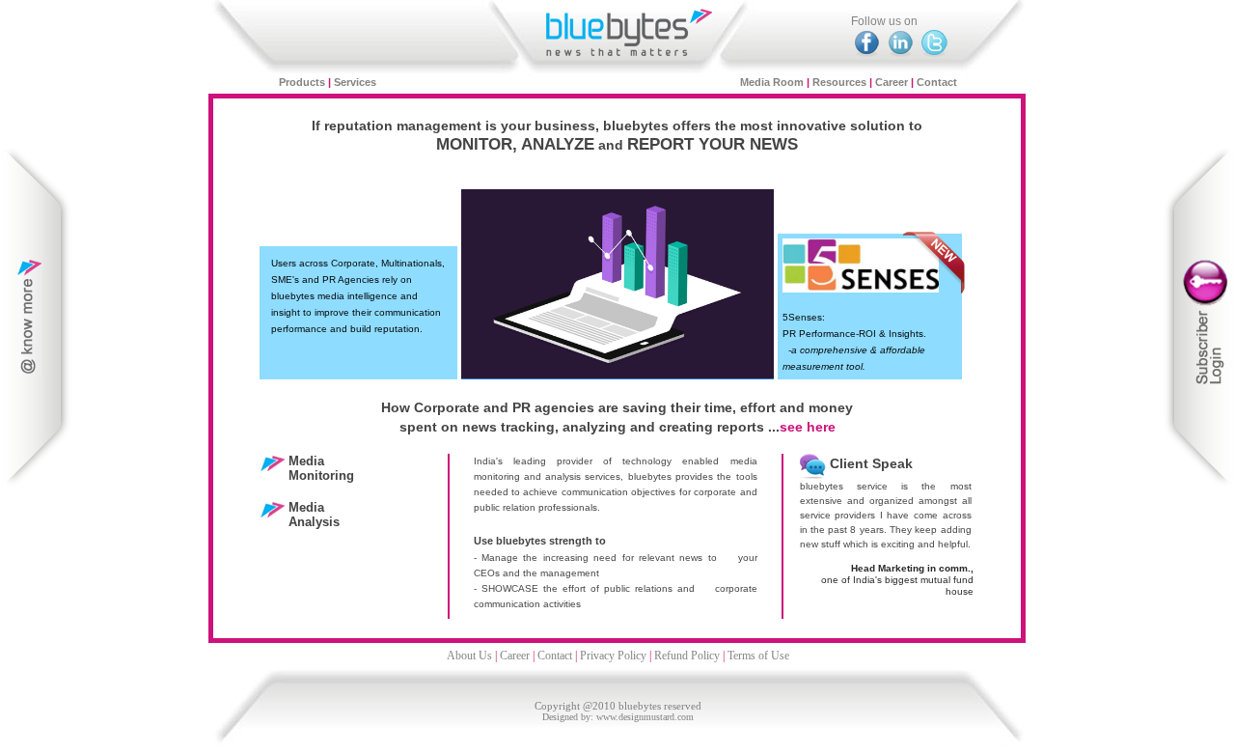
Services (355, 82)
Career (891, 82)
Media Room (772, 82)
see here (808, 426)
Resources (839, 82)
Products (303, 82)
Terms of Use (758, 655)
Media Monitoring (321, 468)
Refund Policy (687, 655)
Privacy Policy (613, 655)
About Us (469, 655)
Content (37, 317)
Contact (937, 82)
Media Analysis (314, 514)
